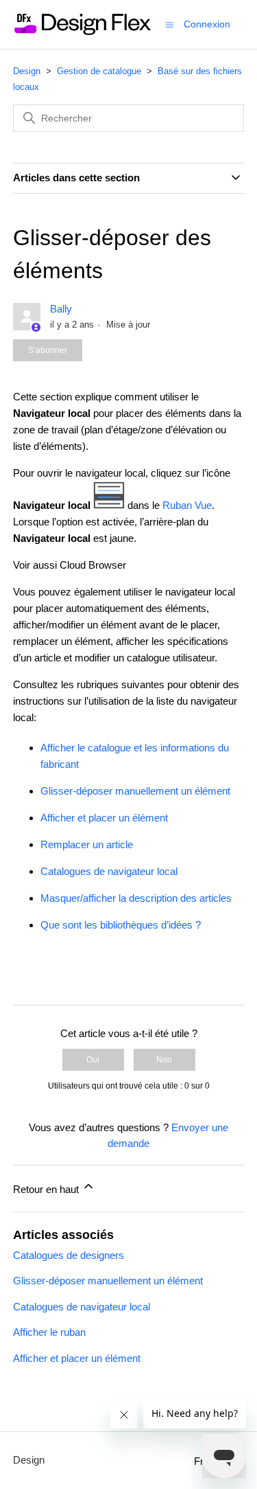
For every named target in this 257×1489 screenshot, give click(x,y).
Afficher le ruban (49, 1332)
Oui (92, 1060)
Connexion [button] (207, 24)
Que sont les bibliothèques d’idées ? (120, 925)
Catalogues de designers (68, 1255)
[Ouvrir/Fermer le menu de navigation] (169, 24)
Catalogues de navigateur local (109, 871)
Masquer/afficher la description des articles (136, 898)
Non (164, 1060)
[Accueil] (82, 31)
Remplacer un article (86, 844)
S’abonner (47, 350)
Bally (61, 309)
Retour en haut (47, 1189)
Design (26, 71)
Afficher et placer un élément (104, 817)
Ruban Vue (187, 505)
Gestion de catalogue (99, 71)
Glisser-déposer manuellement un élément (135, 791)
